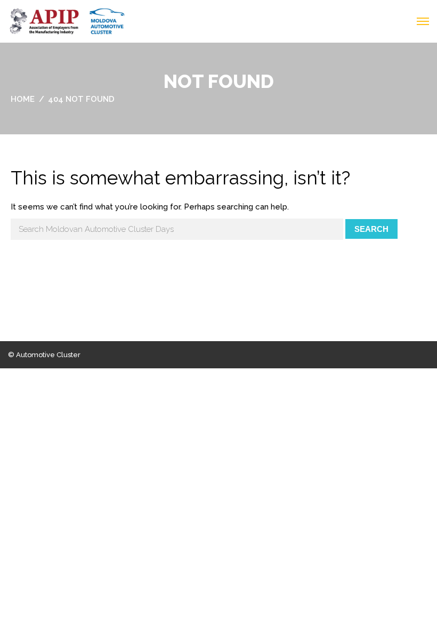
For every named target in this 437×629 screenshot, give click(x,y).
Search (371, 228)
